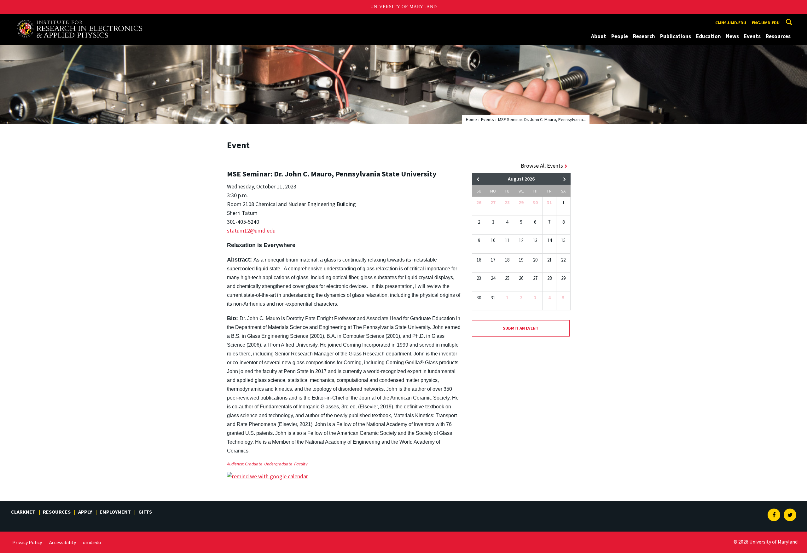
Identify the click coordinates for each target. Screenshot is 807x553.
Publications (675, 36)
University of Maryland (403, 6)
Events (752, 36)
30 (535, 202)
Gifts (145, 512)
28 (507, 202)
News (732, 36)
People (619, 36)
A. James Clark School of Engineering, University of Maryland (79, 19)
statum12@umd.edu (251, 230)
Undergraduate (278, 464)
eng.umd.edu (766, 23)
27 (493, 202)
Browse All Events (542, 165)
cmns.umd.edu (730, 23)
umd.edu (92, 542)
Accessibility (62, 542)
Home (471, 119)
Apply (85, 512)
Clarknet (23, 512)
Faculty (300, 464)
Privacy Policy (27, 542)
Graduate (253, 464)
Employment (115, 512)
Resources (778, 36)
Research (644, 36)
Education (708, 36)
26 (478, 202)
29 (521, 202)
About (598, 36)
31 (549, 202)
